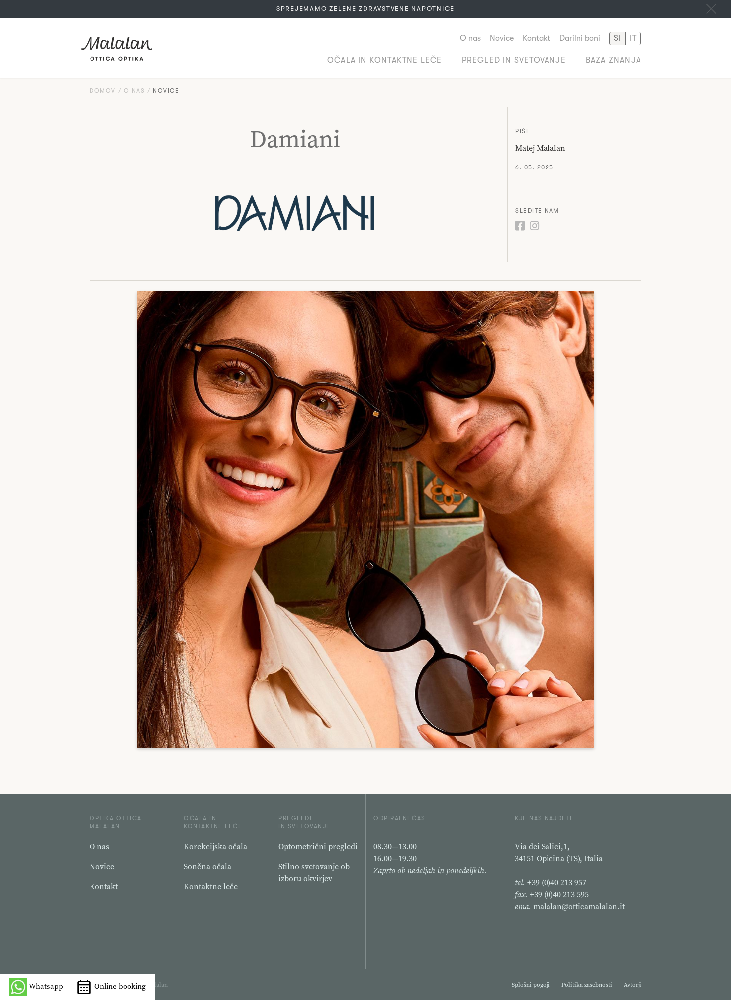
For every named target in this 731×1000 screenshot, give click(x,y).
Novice (502, 38)
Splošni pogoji (531, 985)
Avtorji (632, 985)
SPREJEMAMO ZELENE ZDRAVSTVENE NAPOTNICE (365, 8)
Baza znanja (613, 60)
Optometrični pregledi (318, 846)
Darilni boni (579, 38)
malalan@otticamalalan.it (579, 906)
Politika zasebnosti (586, 985)
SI (617, 38)
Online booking (119, 986)
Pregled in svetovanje (514, 60)
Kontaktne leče (211, 886)
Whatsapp (45, 986)
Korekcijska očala (215, 846)
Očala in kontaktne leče (384, 60)
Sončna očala (207, 866)
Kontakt (536, 38)
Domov (103, 90)
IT (633, 38)
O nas (470, 38)
